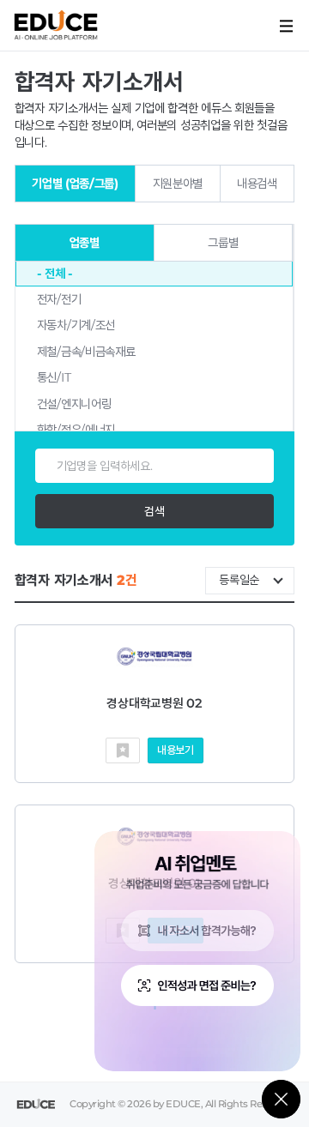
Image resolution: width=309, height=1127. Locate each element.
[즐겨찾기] (123, 750)
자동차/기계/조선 (76, 325)
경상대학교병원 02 (154, 703)
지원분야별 (178, 183)
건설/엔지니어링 (74, 404)
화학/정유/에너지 (76, 429)
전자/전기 (59, 299)
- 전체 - (55, 273)
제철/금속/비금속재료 (86, 351)
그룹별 (223, 242)
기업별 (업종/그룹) (75, 183)
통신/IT (54, 377)
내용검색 (257, 183)
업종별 (85, 242)
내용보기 (175, 750)
